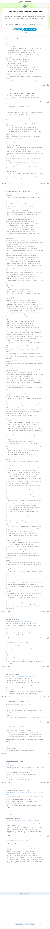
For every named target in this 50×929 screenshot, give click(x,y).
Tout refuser (25, 32)
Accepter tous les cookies (30, 29)
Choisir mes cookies (18, 29)
